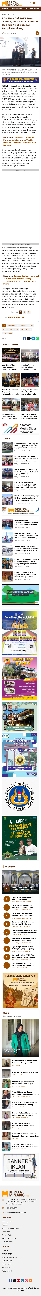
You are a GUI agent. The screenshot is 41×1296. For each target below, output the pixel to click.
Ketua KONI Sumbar (11, 329)
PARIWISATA (7, 1254)
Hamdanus (8, 333)
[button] (30, 3)
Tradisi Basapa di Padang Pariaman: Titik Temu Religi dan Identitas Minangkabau (25, 1145)
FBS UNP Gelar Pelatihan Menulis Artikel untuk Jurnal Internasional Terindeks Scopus (26, 460)
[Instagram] (26, 1280)
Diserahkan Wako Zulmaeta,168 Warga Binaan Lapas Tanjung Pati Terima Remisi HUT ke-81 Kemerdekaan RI (26, 524)
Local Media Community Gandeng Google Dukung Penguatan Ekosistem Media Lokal (23, 906)
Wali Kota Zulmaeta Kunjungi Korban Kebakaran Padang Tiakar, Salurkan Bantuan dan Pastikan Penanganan (26, 499)
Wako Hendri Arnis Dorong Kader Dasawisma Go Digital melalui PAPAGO (26, 472)
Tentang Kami (7, 1222)
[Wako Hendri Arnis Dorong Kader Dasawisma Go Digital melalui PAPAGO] (7, 473)
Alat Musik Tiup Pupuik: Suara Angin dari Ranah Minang (24, 1104)
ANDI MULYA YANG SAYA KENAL (25, 1072)
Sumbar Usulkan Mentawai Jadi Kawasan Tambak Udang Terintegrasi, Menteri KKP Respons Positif (29, 367)
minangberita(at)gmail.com (15, 1212)
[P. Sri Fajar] (6, 1073)
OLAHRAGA (6, 1264)
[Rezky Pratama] (6, 1125)
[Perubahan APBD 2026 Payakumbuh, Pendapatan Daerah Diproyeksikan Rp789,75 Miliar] (7, 576)
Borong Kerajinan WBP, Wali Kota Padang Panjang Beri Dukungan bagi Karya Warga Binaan (23, 956)
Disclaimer (6, 1232)
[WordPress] (22, 1280)
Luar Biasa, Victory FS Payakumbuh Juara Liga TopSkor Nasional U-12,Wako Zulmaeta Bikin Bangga (10, 367)
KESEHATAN (7, 1271)
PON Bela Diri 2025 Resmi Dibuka (21, 325)
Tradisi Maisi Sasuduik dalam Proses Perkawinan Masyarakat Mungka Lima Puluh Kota (25, 1135)
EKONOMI (6, 1268)
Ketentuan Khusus (9, 1238)
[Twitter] (29, 338)
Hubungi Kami (7, 1242)
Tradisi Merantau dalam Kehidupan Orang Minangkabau (25, 1093)
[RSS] (30, 1280)
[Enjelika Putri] (6, 1136)
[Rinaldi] (6, 1063)
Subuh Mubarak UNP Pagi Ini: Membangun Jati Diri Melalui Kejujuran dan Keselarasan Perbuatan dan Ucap (26, 447)
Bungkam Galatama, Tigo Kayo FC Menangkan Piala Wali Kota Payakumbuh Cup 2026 (29, 392)
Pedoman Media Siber (10, 1228)
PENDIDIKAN (7, 1261)
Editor (4, 32)
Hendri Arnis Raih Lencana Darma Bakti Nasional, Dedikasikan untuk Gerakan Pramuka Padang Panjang (23, 923)
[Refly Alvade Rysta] (6, 1146)
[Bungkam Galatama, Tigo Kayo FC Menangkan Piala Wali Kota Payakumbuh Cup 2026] (30, 380)
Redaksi (5, 1225)
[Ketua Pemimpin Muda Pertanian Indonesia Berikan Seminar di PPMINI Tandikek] (11, 405)
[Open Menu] (34, 3)
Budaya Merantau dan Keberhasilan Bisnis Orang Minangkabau (23, 1124)
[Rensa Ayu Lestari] (6, 1083)
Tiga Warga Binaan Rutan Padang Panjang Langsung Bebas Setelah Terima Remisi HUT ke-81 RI (24, 948)
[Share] (37, 33)
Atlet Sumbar (26, 329)
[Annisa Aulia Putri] (6, 1104)
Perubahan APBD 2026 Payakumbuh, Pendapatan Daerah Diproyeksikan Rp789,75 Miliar (25, 576)
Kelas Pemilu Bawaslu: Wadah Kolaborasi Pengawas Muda (24, 1062)
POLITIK (5, 1251)
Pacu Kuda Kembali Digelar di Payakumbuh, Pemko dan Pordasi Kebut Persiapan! (10, 392)
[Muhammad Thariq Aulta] (6, 1115)
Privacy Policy (7, 1235)
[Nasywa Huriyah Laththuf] (6, 1094)
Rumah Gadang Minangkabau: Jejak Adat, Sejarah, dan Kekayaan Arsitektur (24, 1114)
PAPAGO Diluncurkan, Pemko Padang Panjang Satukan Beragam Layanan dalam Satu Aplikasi (26, 563)
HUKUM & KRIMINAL (10, 1257)
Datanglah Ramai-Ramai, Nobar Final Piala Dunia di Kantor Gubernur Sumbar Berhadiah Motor (30, 417)
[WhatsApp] (37, 338)
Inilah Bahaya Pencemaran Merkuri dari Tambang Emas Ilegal (23, 1083)
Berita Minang (23, 1288)
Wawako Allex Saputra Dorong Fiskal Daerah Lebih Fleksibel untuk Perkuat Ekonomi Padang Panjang (24, 931)
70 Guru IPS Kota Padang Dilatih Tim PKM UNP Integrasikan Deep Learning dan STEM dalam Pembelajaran (24, 898)
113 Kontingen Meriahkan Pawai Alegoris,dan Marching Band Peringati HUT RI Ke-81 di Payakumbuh (26, 549)
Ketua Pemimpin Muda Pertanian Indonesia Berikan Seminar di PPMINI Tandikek (9, 417)
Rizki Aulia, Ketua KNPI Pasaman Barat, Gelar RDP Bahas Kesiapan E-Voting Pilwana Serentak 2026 (25, 486)
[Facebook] (24, 338)
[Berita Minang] (13, 3)
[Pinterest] (18, 1280)
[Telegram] (33, 338)
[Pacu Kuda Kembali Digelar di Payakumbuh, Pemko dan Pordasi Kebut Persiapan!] (11, 380)
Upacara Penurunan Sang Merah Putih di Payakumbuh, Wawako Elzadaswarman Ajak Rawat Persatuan (26, 536)
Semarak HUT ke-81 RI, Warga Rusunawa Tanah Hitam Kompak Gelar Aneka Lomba (24, 939)
